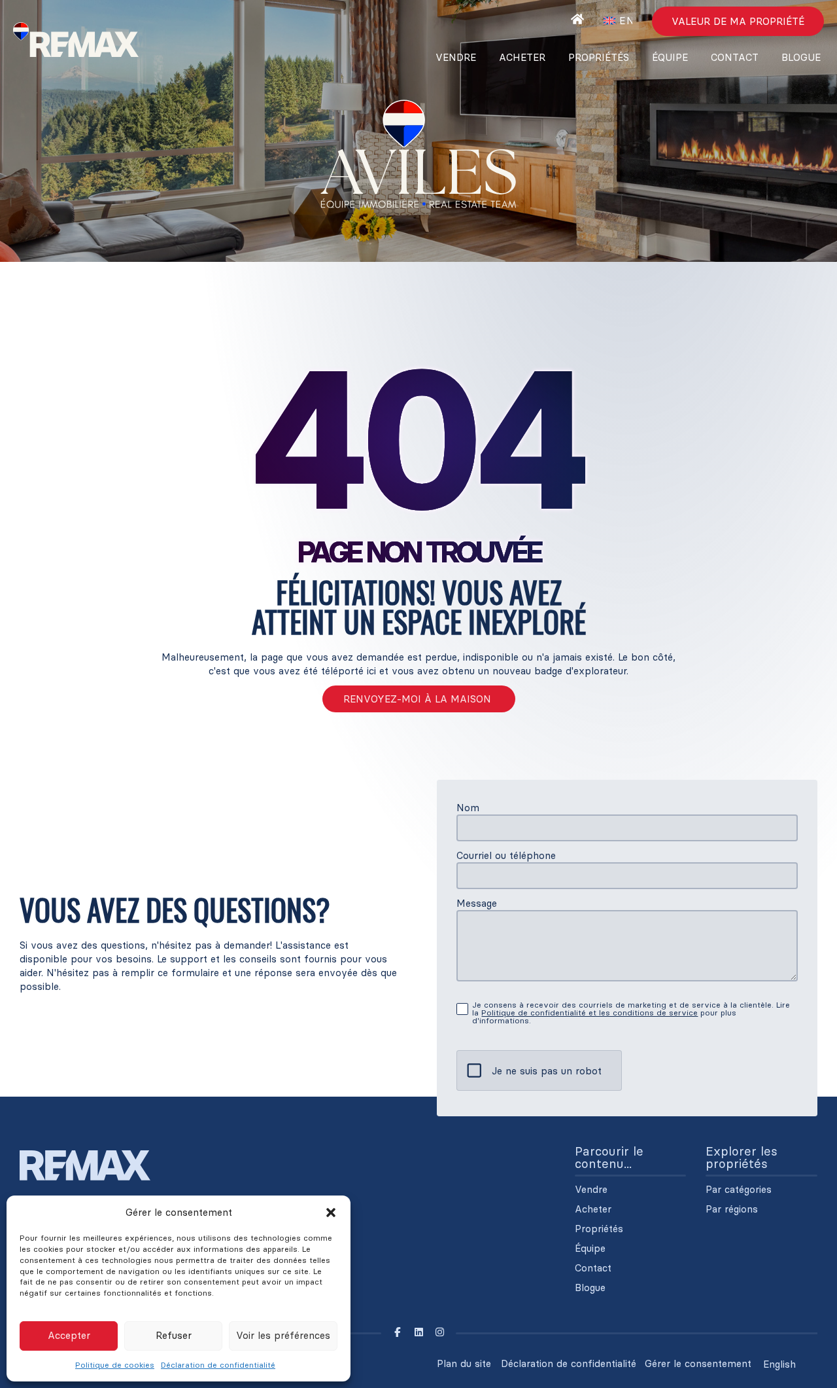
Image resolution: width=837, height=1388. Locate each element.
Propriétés (598, 57)
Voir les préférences (283, 1335)
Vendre (456, 57)
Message (476, 903)
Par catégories (739, 1190)
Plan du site (464, 1363)
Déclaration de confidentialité (218, 1365)
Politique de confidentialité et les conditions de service (589, 1012)
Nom (467, 808)
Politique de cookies (114, 1365)
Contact (735, 57)
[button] (330, 1212)
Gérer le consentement (698, 1363)
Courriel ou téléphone (506, 855)
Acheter (522, 57)
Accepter (69, 1335)
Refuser (174, 1335)
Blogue (801, 57)
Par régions (732, 1209)
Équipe (670, 57)
